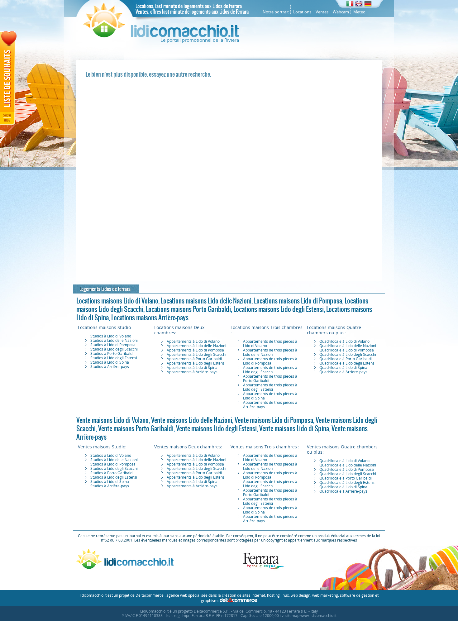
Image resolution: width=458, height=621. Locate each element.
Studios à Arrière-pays (109, 367)
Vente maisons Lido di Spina (294, 428)
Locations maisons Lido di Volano (117, 300)
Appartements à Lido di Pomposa (195, 350)
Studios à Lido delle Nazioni (114, 340)
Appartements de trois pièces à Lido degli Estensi (270, 387)
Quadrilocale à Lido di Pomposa (346, 350)
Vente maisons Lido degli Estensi (216, 428)
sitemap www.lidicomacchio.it (310, 616)
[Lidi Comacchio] (161, 36)
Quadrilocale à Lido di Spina (343, 367)
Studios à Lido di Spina (109, 362)
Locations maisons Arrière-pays (149, 317)
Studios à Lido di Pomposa (113, 345)
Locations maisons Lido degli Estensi (278, 309)
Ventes (322, 12)
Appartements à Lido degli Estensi (196, 363)
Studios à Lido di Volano (110, 336)
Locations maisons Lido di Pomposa (298, 300)
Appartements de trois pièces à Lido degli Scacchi (270, 369)
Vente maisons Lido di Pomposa (274, 420)
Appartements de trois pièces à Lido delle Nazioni (270, 352)
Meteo (359, 12)
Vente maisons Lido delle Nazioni (191, 420)
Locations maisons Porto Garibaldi (188, 309)
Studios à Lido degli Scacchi (114, 349)
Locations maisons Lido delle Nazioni (206, 300)
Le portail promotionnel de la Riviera (199, 40)
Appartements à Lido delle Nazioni (196, 346)
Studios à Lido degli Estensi (113, 358)
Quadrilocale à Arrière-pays (343, 372)
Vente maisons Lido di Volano (112, 420)
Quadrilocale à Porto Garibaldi (345, 359)
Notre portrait (276, 12)
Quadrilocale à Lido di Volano (344, 341)
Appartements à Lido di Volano (193, 341)
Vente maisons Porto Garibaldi (136, 428)
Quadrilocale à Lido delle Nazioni (347, 346)
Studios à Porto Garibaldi (111, 353)
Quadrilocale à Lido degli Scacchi (347, 354)
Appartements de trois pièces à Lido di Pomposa (270, 361)
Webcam (341, 12)
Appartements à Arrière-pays (192, 372)
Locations (302, 12)
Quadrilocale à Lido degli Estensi (347, 363)
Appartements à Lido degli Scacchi (196, 354)
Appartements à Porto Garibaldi (194, 359)
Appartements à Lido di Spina (192, 367)
